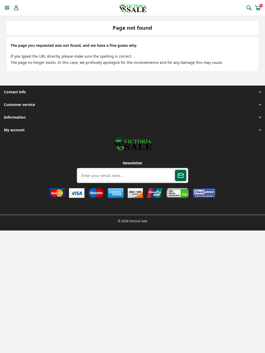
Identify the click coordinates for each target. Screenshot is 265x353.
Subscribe (180, 175)
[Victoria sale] (132, 149)
